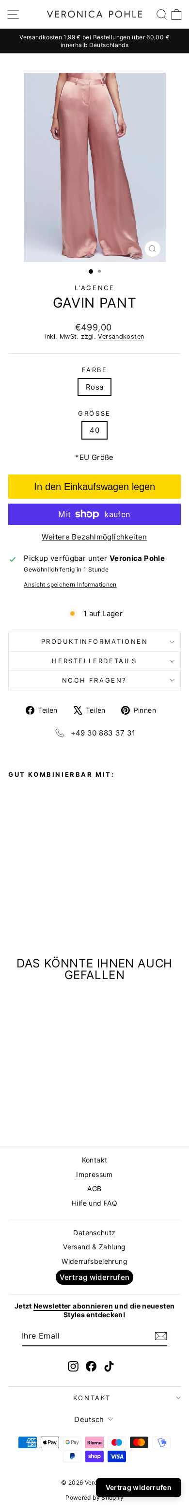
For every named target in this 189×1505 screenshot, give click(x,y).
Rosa (95, 387)
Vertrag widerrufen (95, 1277)
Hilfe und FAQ (94, 1203)
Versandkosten (121, 336)
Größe (94, 413)
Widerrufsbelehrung (94, 1261)
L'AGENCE (95, 288)
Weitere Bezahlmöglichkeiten (94, 536)
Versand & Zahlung (94, 1247)
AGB (94, 1188)
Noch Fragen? (94, 680)
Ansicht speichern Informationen (70, 584)
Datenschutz (94, 1232)
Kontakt (95, 1160)
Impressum (94, 1174)
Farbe (95, 370)
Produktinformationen (94, 641)
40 (94, 430)
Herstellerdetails (94, 661)
